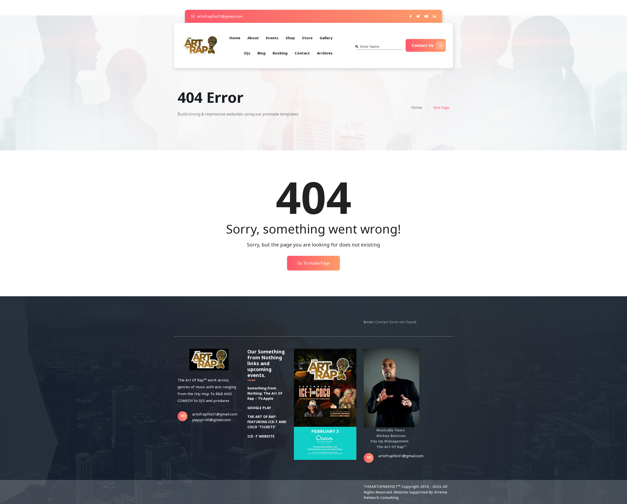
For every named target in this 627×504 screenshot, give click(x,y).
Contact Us (423, 45)
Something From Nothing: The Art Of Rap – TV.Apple (264, 393)
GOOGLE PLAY (259, 407)
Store (307, 37)
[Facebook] (411, 16)
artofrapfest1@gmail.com (219, 16)
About (253, 37)
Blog (261, 53)
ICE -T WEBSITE (261, 436)
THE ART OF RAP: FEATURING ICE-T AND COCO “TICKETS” (266, 421)
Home (234, 37)
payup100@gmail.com (211, 419)
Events (272, 37)
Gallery (326, 37)
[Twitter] (418, 16)
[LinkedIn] (434, 16)
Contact (302, 53)
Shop (290, 37)
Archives (325, 53)
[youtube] (426, 16)
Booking (280, 53)
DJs (247, 53)
